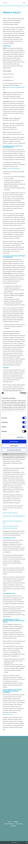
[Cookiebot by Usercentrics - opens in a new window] (20, 393)
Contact (10, 821)
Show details (20, 437)
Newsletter (16, 821)
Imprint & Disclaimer (9, 823)
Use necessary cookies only (14, 450)
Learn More (13, 764)
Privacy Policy (19, 823)
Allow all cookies (14, 441)
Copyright (13, 825)
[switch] (24, 422)
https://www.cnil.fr (7, 714)
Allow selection (14, 445)
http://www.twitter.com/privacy (10, 512)
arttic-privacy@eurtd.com (13, 168)
